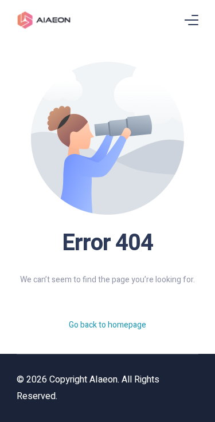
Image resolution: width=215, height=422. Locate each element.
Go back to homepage (107, 325)
